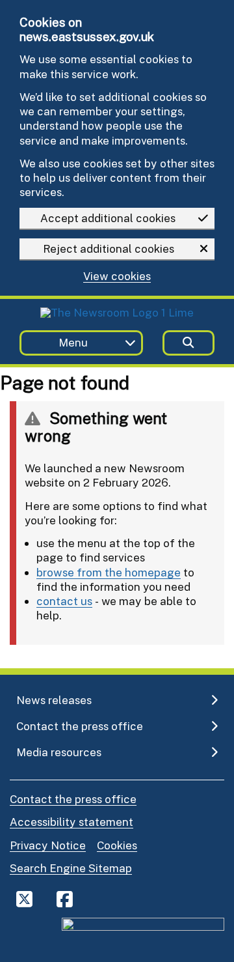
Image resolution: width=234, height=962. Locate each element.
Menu (73, 342)
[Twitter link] (24, 899)
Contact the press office (73, 799)
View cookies (117, 276)
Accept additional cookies (108, 218)
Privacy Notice (48, 845)
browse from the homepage (108, 572)
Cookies (117, 845)
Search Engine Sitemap (71, 868)
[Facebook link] (64, 899)
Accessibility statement (71, 821)
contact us (64, 601)
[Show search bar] (188, 343)
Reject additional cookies (108, 248)
